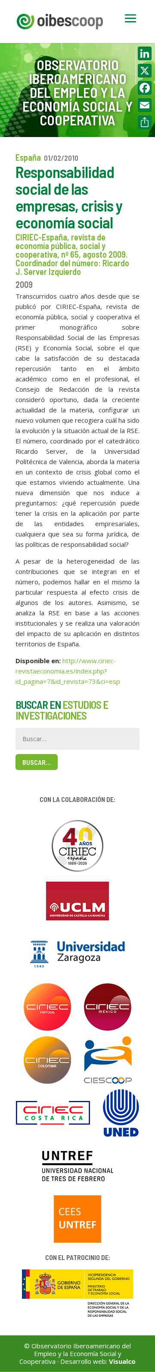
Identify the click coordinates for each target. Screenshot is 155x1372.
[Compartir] (144, 122)
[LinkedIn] (144, 53)
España (28, 157)
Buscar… (36, 762)
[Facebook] (144, 88)
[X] (144, 70)
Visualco (122, 1361)
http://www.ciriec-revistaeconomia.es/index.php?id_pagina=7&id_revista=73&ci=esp (68, 671)
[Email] (144, 105)
